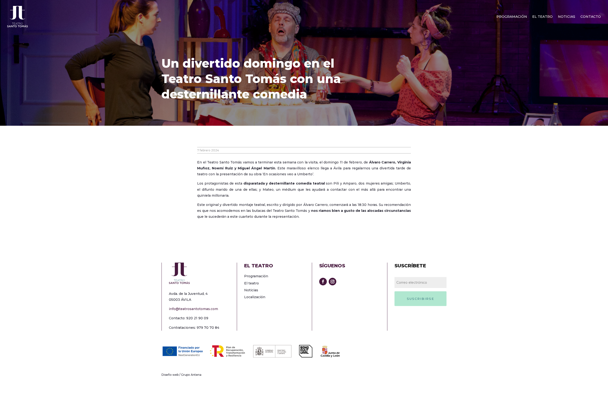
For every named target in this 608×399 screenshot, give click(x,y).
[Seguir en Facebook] (323, 281)
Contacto (590, 17)
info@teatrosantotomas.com (193, 309)
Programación (511, 17)
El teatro (542, 17)
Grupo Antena (191, 374)
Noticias (566, 17)
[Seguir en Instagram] (332, 281)
